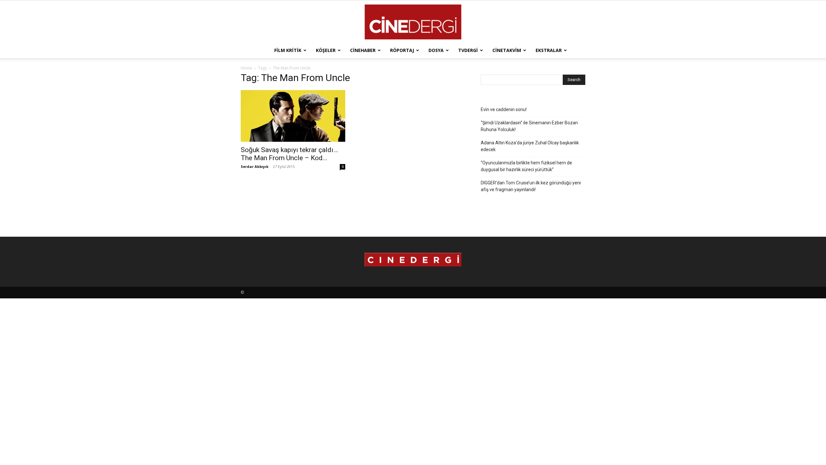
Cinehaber (363, 50)
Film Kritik (287, 50)
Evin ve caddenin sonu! (504, 109)
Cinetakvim (506, 50)
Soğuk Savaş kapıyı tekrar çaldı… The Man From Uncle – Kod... (289, 154)
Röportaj (402, 50)
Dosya (436, 50)
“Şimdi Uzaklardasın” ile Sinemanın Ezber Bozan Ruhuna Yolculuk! (529, 126)
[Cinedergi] (413, 22)
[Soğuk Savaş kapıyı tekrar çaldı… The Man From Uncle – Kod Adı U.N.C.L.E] (293, 116)
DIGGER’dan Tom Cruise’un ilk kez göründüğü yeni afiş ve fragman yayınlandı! (531, 186)
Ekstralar (549, 50)
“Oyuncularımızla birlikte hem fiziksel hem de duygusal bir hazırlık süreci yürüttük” (526, 166)
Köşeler (326, 50)
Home (246, 68)
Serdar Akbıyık (254, 166)
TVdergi (468, 50)
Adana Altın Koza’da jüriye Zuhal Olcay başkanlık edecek (530, 146)
